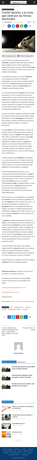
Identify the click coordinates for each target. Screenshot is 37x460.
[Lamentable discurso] (6, 426)
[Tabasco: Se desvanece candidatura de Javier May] (6, 409)
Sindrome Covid (17, 432)
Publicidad (17, 449)
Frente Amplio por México (14, 309)
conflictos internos (18, 307)
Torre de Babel (25, 454)
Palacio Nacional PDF (13, 454)
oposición (25, 309)
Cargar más (18, 440)
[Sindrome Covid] (6, 434)
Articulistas (30, 449)
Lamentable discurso (18, 423)
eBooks (20, 451)
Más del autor (21, 362)
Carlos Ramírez (8, 22)
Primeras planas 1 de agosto (29, 329)
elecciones (28, 307)
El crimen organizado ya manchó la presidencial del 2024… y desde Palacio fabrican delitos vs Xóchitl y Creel (10, 331)
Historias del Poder (15, 453)
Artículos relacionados (9, 362)
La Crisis (24, 453)
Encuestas (6, 453)
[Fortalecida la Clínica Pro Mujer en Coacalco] (6, 417)
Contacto (23, 449)
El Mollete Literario (28, 451)
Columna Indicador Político (13, 6)
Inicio (3, 6)
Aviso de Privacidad (7, 449)
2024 (11, 307)
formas (4, 309)
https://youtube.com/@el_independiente (22, 301)
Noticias (30, 453)
